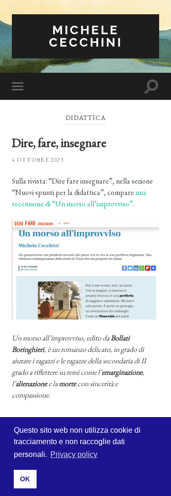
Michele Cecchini (86, 35)
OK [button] (25, 479)
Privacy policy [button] (73, 454)
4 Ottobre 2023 (38, 160)
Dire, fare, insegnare (59, 143)
